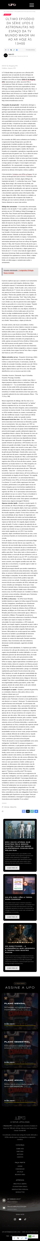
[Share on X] (11, 49)
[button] (32, 5)
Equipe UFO (11, 54)
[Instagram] (15, 1219)
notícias (7, 14)
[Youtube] (20, 1219)
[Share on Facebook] (8, 49)
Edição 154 (13, 807)
